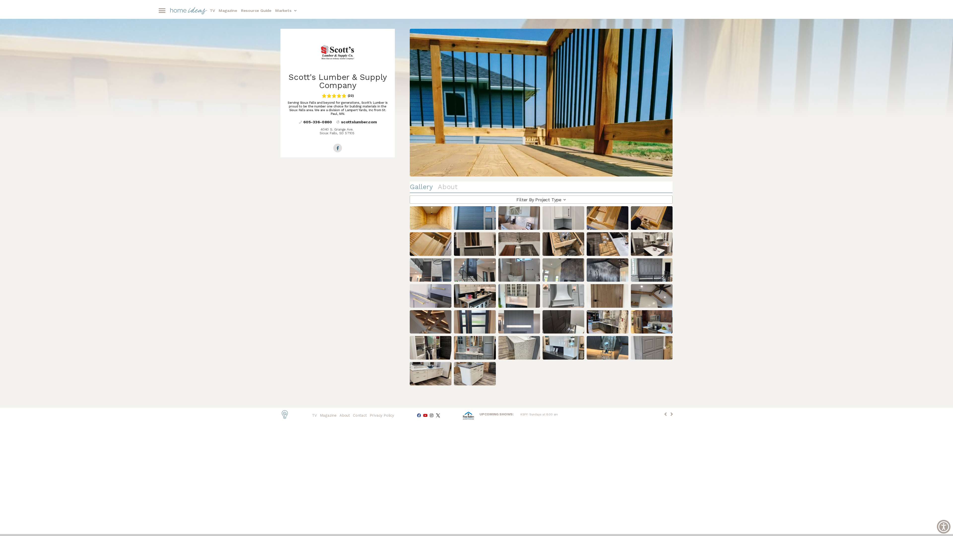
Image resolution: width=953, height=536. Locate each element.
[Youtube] (425, 415)
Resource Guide (256, 10)
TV (212, 10)
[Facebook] (419, 415)
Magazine (228, 10)
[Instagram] (432, 415)
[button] (162, 10)
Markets (283, 10)
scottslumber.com (359, 122)
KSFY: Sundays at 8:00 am (539, 414)
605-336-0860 (317, 122)
